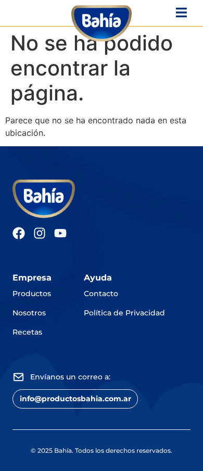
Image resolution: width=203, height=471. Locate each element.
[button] (75, 399)
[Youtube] (60, 233)
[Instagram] (39, 233)
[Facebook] (18, 233)
